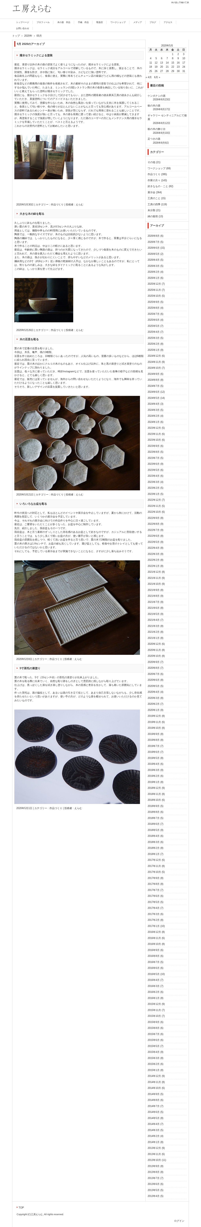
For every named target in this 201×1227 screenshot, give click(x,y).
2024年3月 (154, 409)
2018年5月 (154, 830)
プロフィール (43, 22)
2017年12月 (154, 859)
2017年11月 (154, 866)
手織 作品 (83, 22)
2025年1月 (154, 349)
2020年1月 (154, 710)
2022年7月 (154, 529)
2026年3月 (154, 265)
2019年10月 (154, 727)
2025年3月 (154, 337)
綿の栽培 (153, 216)
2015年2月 (154, 1064)
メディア (137, 22)
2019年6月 (154, 751)
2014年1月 (154, 1142)
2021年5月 (154, 614)
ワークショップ (118, 22)
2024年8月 (154, 379)
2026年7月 (154, 241)
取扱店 (99, 22)
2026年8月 (154, 235)
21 (167, 66)
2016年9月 (154, 950)
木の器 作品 (63, 22)
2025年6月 (154, 319)
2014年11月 (154, 1082)
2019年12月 (154, 715)
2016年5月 (154, 974)
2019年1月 (154, 782)
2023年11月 (154, 433)
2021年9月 (154, 590)
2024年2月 (154, 415)
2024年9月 (154, 373)
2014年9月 (154, 1094)
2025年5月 (154, 325)
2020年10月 (154, 655)
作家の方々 (154, 180)
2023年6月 (154, 463)
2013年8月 (154, 1172)
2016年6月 (154, 967)
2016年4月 (154, 979)
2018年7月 (154, 818)
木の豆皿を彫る (29, 339)
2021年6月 (154, 607)
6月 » (157, 77)
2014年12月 (154, 1076)
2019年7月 (154, 746)
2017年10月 (154, 871)
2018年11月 (154, 794)
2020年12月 (154, 643)
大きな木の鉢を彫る (32, 213)
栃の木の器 (154, 105)
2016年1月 (154, 998)
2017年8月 (154, 883)
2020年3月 (154, 698)
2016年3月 (154, 986)
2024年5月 (154, 397)
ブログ (153, 22)
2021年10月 (154, 583)
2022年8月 (154, 523)
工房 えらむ (22, 18)
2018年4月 (154, 835)
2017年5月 (154, 902)
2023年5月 (154, 469)
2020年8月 (154, 667)
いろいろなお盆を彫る (33, 503)
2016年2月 (154, 991)
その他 (151, 162)
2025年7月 (154, 313)
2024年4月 (154, 403)
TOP (21, 1207)
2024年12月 (154, 355)
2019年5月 (154, 758)
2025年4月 (154, 331)
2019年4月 (154, 763)
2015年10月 (154, 1015)
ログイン (179, 1220)
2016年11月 (154, 938)
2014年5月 (154, 1118)
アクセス (168, 22)
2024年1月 (154, 421)
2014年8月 (154, 1100)
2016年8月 (154, 955)
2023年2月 (154, 487)
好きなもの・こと (158, 186)
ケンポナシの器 (156, 95)
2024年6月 (154, 391)
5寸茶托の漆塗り (30, 668)
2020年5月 (154, 686)
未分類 (151, 210)
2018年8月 (154, 811)
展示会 (151, 192)
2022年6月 (154, 535)
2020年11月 (154, 650)
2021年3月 (154, 626)
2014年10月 (154, 1088)
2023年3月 (154, 481)
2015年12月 (154, 1003)
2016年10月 (154, 943)
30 (178, 71)
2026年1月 (154, 277)
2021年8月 (154, 595)
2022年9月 (154, 517)
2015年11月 (154, 1010)
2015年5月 (154, 1046)
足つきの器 (154, 138)
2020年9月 (154, 662)
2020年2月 (154, 703)
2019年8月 (154, 739)
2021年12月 (154, 571)
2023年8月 (154, 451)
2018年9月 (154, 806)
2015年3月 (154, 1058)
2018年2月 (154, 847)
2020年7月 (154, 674)
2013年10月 (154, 1160)
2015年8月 (154, 1028)
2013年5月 (154, 1190)
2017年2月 (154, 919)
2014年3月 (154, 1130)
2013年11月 (154, 1154)
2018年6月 (154, 823)
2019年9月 (154, 734)
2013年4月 (154, 1196)
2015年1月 (154, 1070)
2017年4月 (154, 907)
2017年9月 (154, 878)
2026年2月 (154, 271)
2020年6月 (154, 679)
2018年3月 (154, 842)
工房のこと (154, 198)
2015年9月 (154, 1022)
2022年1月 (154, 566)
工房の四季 (154, 204)
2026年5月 (154, 253)
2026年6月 (154, 247)
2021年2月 (154, 631)
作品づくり (57, 204)
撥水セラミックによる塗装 (36, 55)
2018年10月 (154, 799)
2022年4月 (154, 547)
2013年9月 (154, 1166)
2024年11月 (154, 361)
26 (156, 71)
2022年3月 (154, 554)
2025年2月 (154, 343)
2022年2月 (154, 559)
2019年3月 (154, 770)
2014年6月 (154, 1112)
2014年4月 (154, 1124)
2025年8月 (154, 307)
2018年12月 (154, 787)
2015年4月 (154, 1052)
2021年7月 (154, 602)
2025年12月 (154, 283)
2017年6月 (154, 895)
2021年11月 (154, 578)
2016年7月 (154, 962)
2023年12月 (154, 427)
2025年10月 (154, 295)
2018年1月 (154, 854)
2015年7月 (154, 1034)
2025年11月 (154, 289)
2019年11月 (154, 722)
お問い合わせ (22, 28)
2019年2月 (154, 775)
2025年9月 (154, 301)
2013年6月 (154, 1184)
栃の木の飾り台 (156, 129)
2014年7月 (154, 1106)
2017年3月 (154, 914)
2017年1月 (154, 926)
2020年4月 (154, 691)
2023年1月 (154, 493)
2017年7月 (154, 890)
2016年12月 (154, 931)
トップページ (22, 22)
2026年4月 (154, 259)
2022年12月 (154, 499)
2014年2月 (154, 1136)
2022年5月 (154, 542)
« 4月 (149, 77)
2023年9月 (154, 445)
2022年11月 (154, 505)
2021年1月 (154, 638)
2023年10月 (154, 439)
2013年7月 (154, 1178)
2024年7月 (154, 385)
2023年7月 (154, 457)
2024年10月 (154, 367)
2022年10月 (154, 511)
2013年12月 (154, 1148)
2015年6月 (154, 1040)
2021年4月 (154, 619)
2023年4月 (154, 475)
